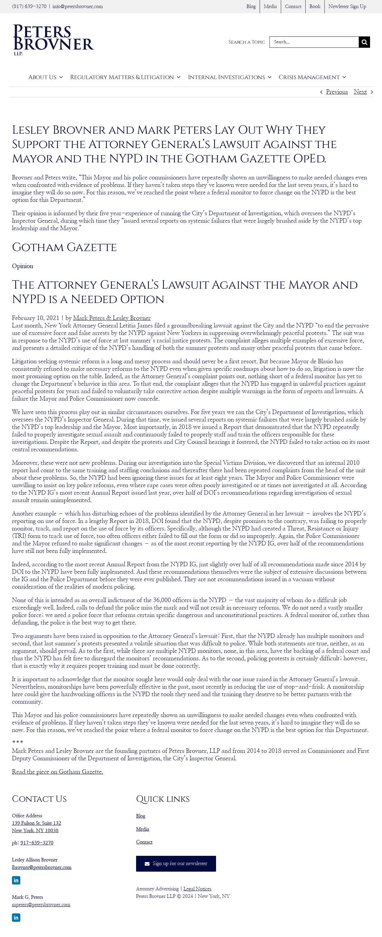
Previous (337, 92)
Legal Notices (197, 889)
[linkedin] (16, 880)
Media (142, 829)
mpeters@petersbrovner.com (41, 904)
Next (360, 92)
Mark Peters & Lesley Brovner (112, 318)
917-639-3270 (37, 843)
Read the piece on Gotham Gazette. (57, 772)
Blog (140, 816)
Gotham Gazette (64, 247)
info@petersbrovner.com (78, 6)
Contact (144, 842)
